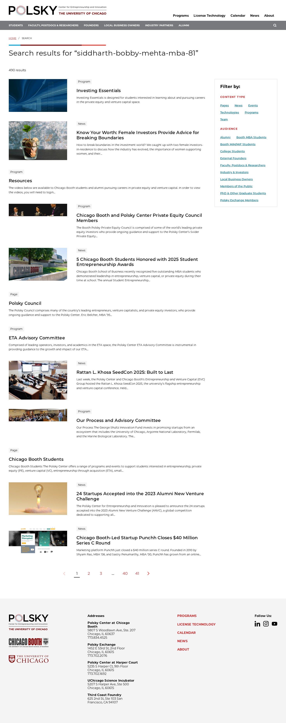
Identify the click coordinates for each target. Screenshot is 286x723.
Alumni (184, 25)
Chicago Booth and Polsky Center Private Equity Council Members (139, 218)
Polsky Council (25, 303)
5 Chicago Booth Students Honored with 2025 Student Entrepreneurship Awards (137, 262)
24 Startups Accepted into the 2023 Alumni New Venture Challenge (140, 496)
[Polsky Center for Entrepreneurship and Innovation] (57, 10)
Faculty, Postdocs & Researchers (53, 25)
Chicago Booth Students (36, 459)
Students (16, 25)
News (254, 15)
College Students (232, 151)
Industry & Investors (234, 172)
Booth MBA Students (251, 137)
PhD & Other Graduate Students (243, 193)
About (269, 15)
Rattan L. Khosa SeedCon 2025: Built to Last (124, 372)
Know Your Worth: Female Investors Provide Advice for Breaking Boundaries (137, 135)
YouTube (274, 623)
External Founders (233, 158)
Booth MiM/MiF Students (237, 144)
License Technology (209, 15)
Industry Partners (159, 25)
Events (253, 105)
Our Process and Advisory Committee (118, 420)
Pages (224, 105)
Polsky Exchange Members (239, 200)
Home (12, 38)
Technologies (229, 112)
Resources (20, 180)
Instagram (266, 623)
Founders (91, 25)
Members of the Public (236, 186)
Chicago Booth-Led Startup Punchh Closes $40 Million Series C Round (137, 540)
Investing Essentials (98, 90)
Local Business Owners (122, 25)
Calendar (238, 15)
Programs (181, 15)
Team (224, 119)
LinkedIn (257, 623)
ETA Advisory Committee (37, 338)
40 (125, 573)
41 (137, 573)
